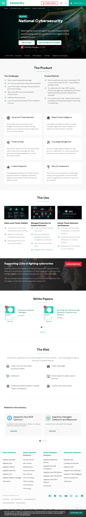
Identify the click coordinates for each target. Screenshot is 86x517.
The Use (27, 56)
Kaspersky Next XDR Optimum (52, 476)
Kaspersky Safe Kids (9, 470)
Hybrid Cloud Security (71, 478)
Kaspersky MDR (68, 467)
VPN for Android (28, 481)
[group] (23, 314)
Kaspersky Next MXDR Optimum (50, 481)
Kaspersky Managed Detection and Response (64, 418)
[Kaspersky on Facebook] (49, 496)
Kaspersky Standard (9, 460)
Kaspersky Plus (7, 463)
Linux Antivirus (27, 474)
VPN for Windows (28, 478)
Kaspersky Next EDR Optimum (52, 472)
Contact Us (5, 509)
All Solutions (6, 481)
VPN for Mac (27, 488)
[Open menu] (3, 3)
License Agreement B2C (29, 499)
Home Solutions (9, 452)
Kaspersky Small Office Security (50, 461)
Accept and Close (76, 512)
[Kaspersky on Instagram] (71, 496)
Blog (23, 509)
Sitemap (47, 509)
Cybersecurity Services (71, 463)
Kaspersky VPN (7, 474)
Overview (18, 56)
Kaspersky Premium (9, 467)
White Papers (37, 56)
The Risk (47, 56)
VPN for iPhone (28, 485)
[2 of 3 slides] (43, 441)
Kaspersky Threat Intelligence (73, 474)
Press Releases (40, 509)
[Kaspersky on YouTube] (65, 496)
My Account (78, 3)
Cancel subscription (20, 502)
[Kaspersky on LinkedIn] (60, 496)
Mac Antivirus (27, 463)
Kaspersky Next (68, 460)
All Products (47, 486)
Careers (53, 509)
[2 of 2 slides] (44, 327)
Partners (18, 509)
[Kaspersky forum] (76, 496)
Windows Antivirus (29, 470)
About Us (12, 509)
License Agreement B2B (8, 502)
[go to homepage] (17, 3)
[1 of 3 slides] (40, 441)
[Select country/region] (61, 3)
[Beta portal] (82, 496)
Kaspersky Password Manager (12, 478)
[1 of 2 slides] (41, 327)
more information (24, 515)
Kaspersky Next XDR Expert (72, 470)
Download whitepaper (35, 47)
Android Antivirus (28, 460)
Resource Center (31, 509)
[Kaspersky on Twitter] (55, 496)
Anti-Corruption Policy (16, 499)
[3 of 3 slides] (46, 441)
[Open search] (65, 3)
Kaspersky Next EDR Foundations (49, 467)
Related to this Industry (60, 56)
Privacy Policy (6, 499)
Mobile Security (28, 467)
